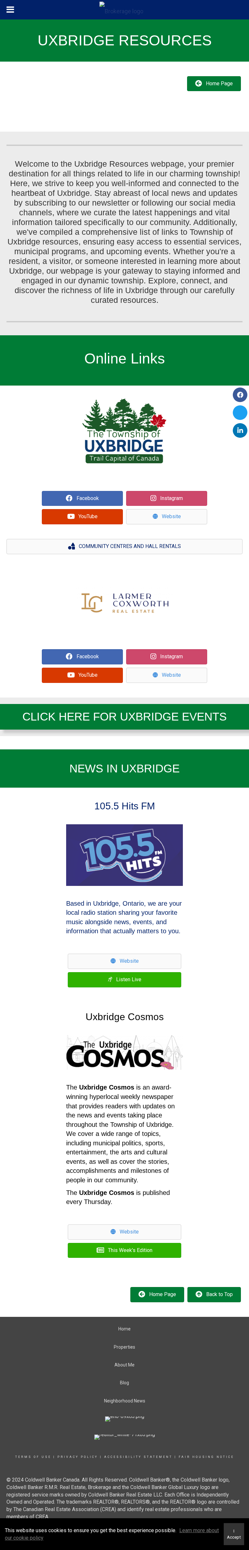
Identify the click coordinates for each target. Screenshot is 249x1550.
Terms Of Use (33, 1457)
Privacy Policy (77, 1457)
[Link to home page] (125, 9)
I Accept (234, 1534)
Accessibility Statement (138, 1457)
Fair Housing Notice (206, 1457)
